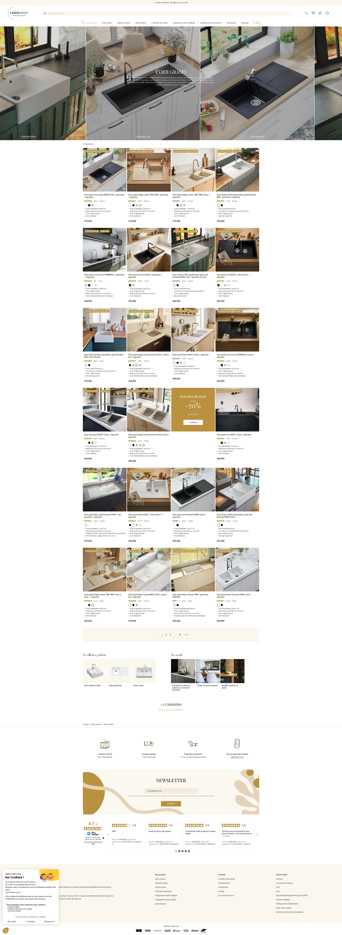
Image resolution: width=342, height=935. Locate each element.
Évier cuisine (107, 23)
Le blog (221, 891)
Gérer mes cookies (283, 908)
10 (180, 635)
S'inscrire (171, 804)
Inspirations (223, 887)
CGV (278, 887)
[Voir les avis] (104, 201)
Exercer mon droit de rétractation (289, 912)
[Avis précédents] (108, 834)
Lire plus (183, 85)
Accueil (86, 724)
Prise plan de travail (159, 23)
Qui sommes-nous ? (226, 895)
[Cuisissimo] (18, 13)
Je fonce (193, 422)
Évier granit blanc (309, 136)
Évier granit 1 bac (80, 136)
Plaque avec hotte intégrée (184, 23)
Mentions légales (283, 900)
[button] (327, 13)
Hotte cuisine (140, 23)
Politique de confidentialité (287, 904)
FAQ (277, 891)
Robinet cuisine (123, 23)
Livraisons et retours (284, 883)
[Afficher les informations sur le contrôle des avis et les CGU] (103, 838)
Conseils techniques (226, 879)
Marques (244, 23)
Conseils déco (224, 883)
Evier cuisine (160, 879)
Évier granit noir (194, 136)
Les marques (160, 904)
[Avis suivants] (257, 834)
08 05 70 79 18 (237, 757)
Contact (279, 879)
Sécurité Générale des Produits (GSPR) (292, 895)
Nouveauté (231, 23)
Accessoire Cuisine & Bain (210, 23)
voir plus (225, 836)
